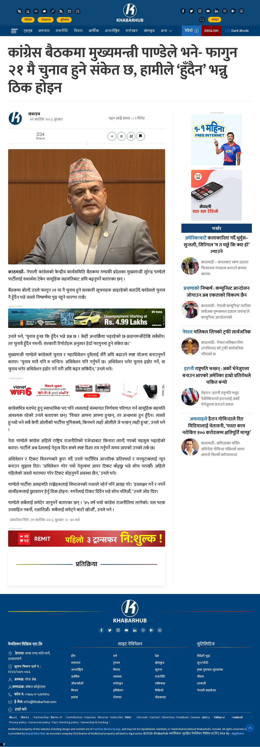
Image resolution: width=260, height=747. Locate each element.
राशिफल (160, 683)
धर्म (115, 656)
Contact (155, 717)
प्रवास (74, 697)
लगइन (215, 19)
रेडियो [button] (189, 31)
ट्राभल (116, 663)
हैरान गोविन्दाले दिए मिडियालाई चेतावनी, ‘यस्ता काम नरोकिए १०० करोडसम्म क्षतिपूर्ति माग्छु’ (216, 426)
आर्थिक (94, 30)
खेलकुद (149, 30)
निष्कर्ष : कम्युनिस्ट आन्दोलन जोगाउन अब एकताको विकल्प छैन (216, 291)
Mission (103, 717)
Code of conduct (237, 717)
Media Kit (25, 717)
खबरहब (34, 114)
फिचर (74, 690)
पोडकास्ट (45, 19)
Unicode (142, 717)
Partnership (41, 717)
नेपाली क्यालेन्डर (206, 690)
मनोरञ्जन (132, 30)
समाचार (44, 30)
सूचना (158, 670)
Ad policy (206, 717)
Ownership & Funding (94, 722)
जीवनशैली (77, 683)
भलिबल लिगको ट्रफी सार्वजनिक (216, 332)
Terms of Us (56, 717)
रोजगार (117, 697)
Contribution (74, 717)
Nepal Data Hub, (35, 733)
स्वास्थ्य (117, 676)
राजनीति (62, 30)
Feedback (182, 717)
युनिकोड (64, 19)
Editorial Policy (219, 717)
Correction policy (39, 722)
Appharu (238, 733)
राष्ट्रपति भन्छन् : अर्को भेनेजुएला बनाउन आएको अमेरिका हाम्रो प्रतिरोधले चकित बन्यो (216, 375)
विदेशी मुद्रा (203, 656)
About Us (13, 717)
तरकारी (201, 683)
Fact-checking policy (65, 722)
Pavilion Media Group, (107, 729)
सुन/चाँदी (202, 663)
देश (157, 656)
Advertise (168, 717)
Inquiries (90, 717)
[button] (202, 20)
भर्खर (216, 228)
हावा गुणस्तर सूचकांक (210, 670)
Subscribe (116, 717)
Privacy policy (17, 722)
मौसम (200, 676)
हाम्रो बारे (21, 709)
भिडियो (28, 19)
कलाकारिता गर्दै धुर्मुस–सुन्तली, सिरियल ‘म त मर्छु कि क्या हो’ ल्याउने (217, 245)
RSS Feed (128, 717)
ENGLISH (211, 31)
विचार (78, 30)
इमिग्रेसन (118, 690)
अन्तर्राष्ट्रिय (112, 30)
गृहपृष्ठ (28, 30)
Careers (195, 717)
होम (73, 656)
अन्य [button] (164, 30)
